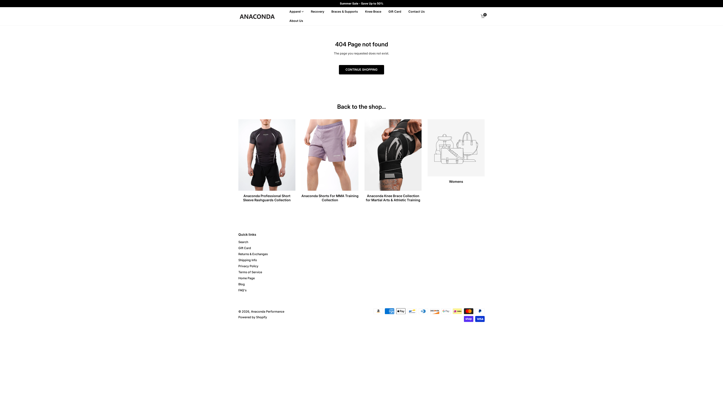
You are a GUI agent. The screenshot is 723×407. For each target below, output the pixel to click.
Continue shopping (361, 69)
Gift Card (244, 248)
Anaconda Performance (267, 311)
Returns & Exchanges (253, 254)
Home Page (246, 278)
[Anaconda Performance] (257, 16)
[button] (482, 16)
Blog (241, 284)
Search (243, 242)
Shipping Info (247, 260)
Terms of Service (250, 272)
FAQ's (242, 290)
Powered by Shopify (252, 317)
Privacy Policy (248, 266)
